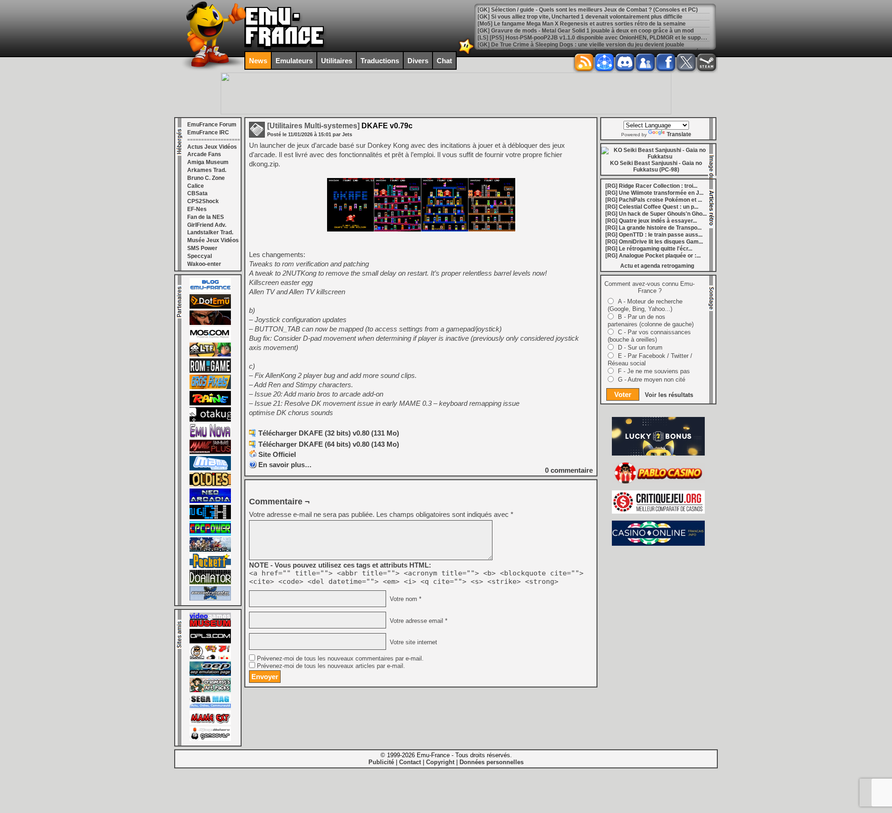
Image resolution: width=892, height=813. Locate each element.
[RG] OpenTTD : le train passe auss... (653, 234)
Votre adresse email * (417, 620)
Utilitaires (336, 61)
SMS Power (202, 248)
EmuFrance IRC (208, 132)
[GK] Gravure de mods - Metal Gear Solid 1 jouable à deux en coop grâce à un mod (586, 30)
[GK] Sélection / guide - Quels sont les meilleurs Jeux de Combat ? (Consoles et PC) (588, 10)
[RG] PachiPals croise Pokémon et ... (653, 200)
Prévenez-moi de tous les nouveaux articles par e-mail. (331, 666)
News (258, 61)
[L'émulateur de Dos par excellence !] (210, 323)
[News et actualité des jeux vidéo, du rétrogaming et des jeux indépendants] (210, 371)
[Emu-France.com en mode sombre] (466, 53)
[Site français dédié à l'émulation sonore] (210, 641)
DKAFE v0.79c (340, 126)
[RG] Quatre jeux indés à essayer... (651, 221)
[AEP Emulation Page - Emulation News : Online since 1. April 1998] (210, 674)
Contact (410, 762)
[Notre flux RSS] (584, 62)
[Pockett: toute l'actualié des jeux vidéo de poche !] (210, 566)
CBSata (197, 193)
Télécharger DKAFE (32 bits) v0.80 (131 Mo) (328, 433)
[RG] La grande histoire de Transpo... (653, 228)
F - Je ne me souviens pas (654, 371)
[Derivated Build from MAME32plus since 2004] (210, 452)
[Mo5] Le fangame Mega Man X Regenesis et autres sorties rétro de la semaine (582, 23)
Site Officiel (277, 454)
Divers (417, 61)
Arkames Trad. (206, 170)
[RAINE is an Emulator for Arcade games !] (210, 403)
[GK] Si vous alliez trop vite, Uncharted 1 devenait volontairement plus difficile (580, 16)
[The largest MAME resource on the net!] (210, 468)
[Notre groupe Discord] (625, 62)
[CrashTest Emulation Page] (210, 690)
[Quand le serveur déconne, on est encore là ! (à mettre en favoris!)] (210, 290)
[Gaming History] (210, 517)
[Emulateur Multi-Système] (210, 582)
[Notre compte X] (686, 62)
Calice (195, 186)
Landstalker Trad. (210, 232)
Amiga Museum (208, 162)
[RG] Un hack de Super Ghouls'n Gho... (656, 214)
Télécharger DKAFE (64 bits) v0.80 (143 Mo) (328, 444)
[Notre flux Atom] (604, 62)
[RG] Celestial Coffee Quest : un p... (651, 207)
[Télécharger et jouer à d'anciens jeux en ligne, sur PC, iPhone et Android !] (210, 307)
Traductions (380, 61)
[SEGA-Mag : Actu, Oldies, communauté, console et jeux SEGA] (210, 706)
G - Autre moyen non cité (651, 379)
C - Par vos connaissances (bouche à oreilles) (649, 336)
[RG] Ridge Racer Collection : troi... (651, 186)
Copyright (440, 762)
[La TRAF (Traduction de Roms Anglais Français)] (210, 550)
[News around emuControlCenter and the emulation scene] (210, 598)
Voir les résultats (669, 394)
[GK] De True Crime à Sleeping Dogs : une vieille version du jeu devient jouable (581, 44)
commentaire (569, 470)
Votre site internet (412, 642)
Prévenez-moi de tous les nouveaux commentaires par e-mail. (340, 658)
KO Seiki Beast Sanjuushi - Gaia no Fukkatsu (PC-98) (656, 166)
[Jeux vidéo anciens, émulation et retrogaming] (210, 436)
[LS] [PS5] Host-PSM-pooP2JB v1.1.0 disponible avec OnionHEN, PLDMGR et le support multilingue (608, 37)
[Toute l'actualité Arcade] (210, 501)
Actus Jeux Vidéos (212, 147)
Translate (679, 134)
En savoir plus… (285, 465)
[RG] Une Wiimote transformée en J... (654, 193)
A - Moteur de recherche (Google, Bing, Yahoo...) (645, 305)
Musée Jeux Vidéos (213, 240)
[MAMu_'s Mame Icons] (210, 657)
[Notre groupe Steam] (706, 62)
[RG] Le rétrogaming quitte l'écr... (648, 248)
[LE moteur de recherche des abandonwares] (210, 485)
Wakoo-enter (204, 264)
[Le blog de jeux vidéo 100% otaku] (210, 419)
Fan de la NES (205, 217)
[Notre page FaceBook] (666, 62)
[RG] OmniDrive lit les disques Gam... (654, 241)
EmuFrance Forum (211, 124)
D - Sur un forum (640, 347)
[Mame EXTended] (210, 723)
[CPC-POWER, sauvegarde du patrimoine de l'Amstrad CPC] (210, 533)
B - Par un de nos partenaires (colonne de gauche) (651, 320)
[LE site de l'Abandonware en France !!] (210, 354)
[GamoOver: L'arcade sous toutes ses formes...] (210, 739)
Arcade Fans (204, 154)
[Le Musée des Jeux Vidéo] (210, 625)
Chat (444, 61)
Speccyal (199, 256)
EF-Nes (197, 209)
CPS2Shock (203, 201)
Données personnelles (491, 762)
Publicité (381, 762)
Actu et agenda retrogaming (657, 266)
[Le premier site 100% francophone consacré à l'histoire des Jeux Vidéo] (210, 387)
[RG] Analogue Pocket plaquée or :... (653, 255)
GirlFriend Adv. (206, 225)
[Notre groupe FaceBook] (645, 62)
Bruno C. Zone (206, 178)
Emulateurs (294, 61)
